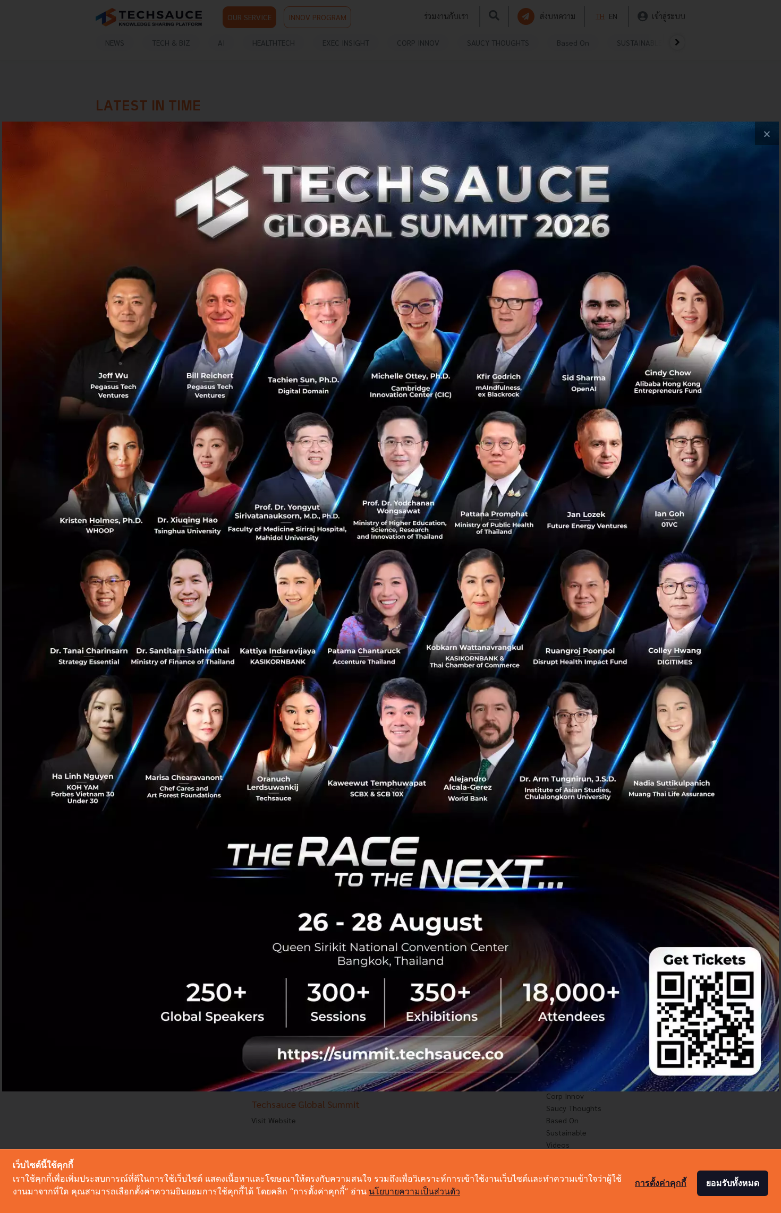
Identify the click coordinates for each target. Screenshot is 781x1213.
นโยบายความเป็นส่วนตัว (414, 1191)
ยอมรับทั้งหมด (732, 1182)
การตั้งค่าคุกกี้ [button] (660, 1182)
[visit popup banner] (390, 607)
